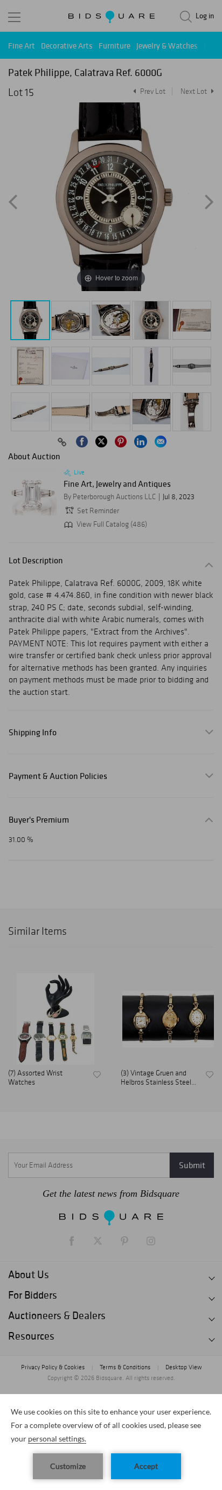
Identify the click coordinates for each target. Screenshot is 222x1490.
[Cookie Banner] (111, 1442)
